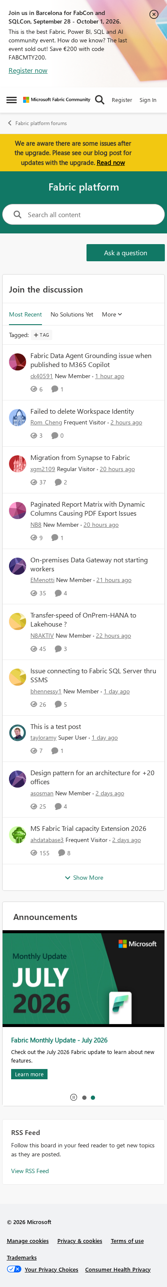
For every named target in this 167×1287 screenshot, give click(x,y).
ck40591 (41, 376)
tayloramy (43, 737)
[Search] (100, 100)
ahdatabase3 (47, 840)
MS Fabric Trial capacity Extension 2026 (88, 828)
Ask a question (125, 252)
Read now (111, 162)
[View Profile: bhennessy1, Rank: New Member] (17, 677)
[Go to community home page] (56, 100)
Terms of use (127, 1240)
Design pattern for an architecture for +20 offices (92, 777)
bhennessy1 (46, 691)
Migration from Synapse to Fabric (80, 457)
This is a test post (55, 726)
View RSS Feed (30, 1171)
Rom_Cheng (46, 422)
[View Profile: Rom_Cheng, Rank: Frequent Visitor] (17, 417)
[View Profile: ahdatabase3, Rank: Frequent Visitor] (17, 834)
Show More (88, 877)
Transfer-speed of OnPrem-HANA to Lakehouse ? (83, 619)
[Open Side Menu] (11, 99)
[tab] (84, 1097)
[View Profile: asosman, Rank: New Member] (17, 779)
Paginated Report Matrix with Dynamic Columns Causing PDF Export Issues (87, 508)
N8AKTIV (42, 635)
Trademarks (22, 1257)
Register (122, 99)
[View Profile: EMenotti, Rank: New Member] (17, 566)
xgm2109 (42, 469)
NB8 (36, 524)
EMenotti (42, 580)
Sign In (148, 99)
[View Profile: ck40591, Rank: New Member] (17, 361)
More (109, 314)
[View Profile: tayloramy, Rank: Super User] (17, 732)
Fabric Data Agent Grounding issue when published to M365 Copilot (91, 360)
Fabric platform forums (41, 123)
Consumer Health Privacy (118, 1269)
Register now (28, 70)
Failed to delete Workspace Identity (82, 411)
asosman (42, 793)
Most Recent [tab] (25, 314)
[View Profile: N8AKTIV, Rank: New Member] (17, 621)
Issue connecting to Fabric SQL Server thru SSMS (93, 675)
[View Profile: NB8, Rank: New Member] (17, 510)
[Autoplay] (74, 1097)
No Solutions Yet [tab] (72, 314)
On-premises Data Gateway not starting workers (89, 564)
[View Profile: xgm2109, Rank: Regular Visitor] (17, 463)
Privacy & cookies (79, 1240)
